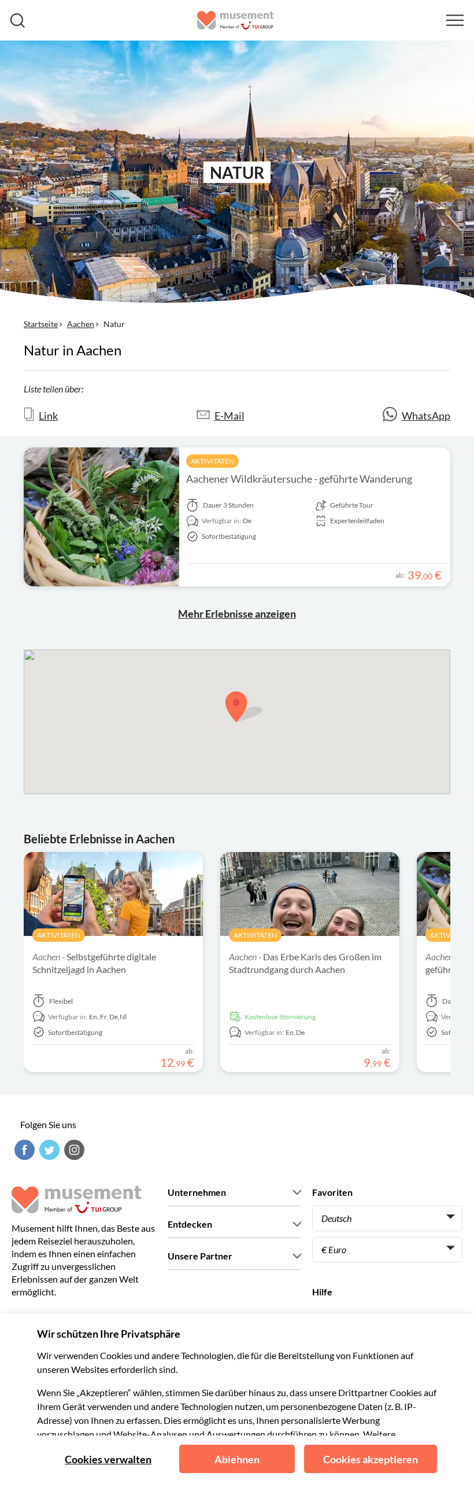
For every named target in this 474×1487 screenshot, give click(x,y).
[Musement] (235, 20)
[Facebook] (23, 1150)
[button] (244, 706)
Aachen (80, 324)
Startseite (41, 324)
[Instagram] (72, 1150)
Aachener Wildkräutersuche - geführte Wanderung (299, 478)
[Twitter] (48, 1150)
